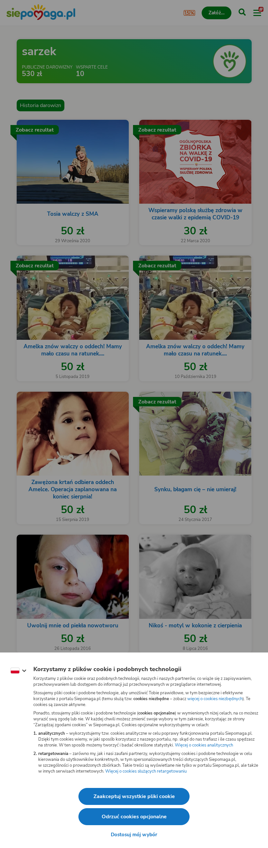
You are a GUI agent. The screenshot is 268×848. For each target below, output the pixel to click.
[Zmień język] (18, 670)
